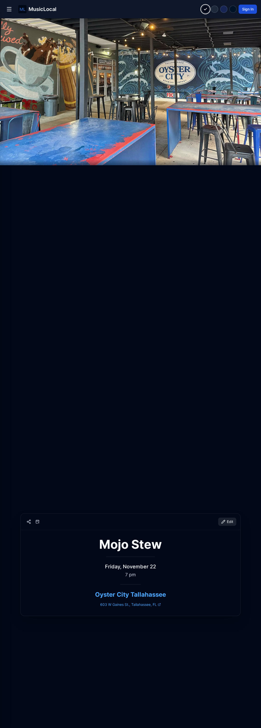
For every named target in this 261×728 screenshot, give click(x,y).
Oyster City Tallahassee (130, 594)
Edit (230, 521)
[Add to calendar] (37, 521)
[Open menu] (9, 9)
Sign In (248, 9)
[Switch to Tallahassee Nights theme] (223, 9)
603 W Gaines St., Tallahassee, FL (128, 604)
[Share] (29, 522)
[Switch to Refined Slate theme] (214, 9)
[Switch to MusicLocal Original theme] (206, 9)
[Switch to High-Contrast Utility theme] (233, 9)
